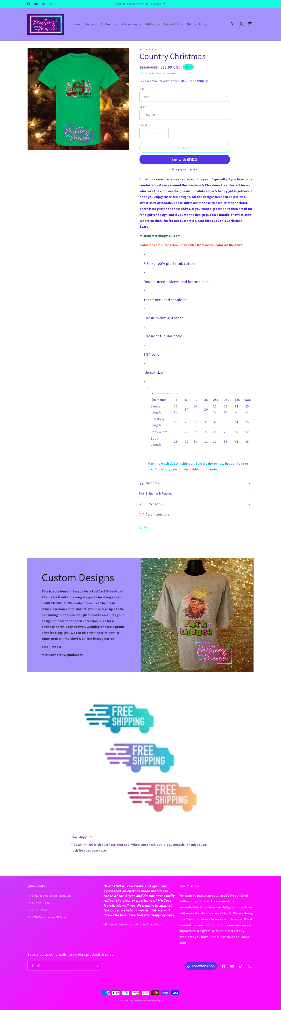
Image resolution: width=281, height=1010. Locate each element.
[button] (131, 24)
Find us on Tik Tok (39, 902)
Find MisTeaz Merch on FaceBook (49, 895)
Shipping (144, 73)
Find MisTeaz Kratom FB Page (46, 917)
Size (141, 88)
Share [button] (147, 527)
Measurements (167, 393)
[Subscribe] (96, 966)
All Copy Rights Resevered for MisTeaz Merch (132, 924)
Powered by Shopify (152, 1000)
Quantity (144, 125)
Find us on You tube (40, 910)
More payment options (184, 169)
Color (142, 106)
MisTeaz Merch (134, 1000)
